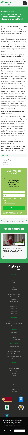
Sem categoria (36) (7, 164)
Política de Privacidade (9, 203)
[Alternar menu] (24, 3)
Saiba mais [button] (17, 425)
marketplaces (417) (7, 160)
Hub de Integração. (18, 150)
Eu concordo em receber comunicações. (14, 198)
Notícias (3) (5, 162)
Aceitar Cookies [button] (20, 430)
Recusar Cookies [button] (8, 430)
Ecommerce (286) (7, 159)
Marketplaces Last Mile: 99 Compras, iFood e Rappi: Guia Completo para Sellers (12, 250)
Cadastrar (14, 208)
